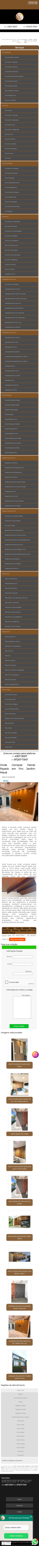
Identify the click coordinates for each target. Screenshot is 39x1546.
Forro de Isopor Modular (12, 57)
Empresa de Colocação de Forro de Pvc (16, 356)
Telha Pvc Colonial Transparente (14, 670)
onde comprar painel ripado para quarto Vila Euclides (19, 1168)
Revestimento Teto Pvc (12, 568)
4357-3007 (12, 27)
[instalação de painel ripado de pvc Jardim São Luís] (19, 1326)
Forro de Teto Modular (11, 173)
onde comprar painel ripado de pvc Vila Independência (20, 1100)
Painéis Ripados (7, 395)
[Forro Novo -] (19, 16)
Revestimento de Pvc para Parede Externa (17, 540)
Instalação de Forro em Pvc (13, 303)
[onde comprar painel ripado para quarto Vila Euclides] (19, 1151)
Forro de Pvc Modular (11, 62)
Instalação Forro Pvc (11, 390)
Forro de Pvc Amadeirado (12, 221)
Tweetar (6, 781)
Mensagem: (26, 995)
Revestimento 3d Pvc (11, 463)
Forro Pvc (5, 105)
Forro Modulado (9, 178)
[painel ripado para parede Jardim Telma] (19, 1221)
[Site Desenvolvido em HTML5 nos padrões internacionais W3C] (6, 1544)
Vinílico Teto (8, 747)
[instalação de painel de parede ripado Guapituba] (19, 1291)
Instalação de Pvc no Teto (12, 375)
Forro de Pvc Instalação (12, 284)
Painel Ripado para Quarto (13, 443)
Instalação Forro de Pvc (12, 385)
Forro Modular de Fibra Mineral (14, 76)
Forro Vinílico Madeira (11, 704)
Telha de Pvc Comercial (12, 602)
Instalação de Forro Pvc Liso (13, 322)
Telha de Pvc (6, 574)
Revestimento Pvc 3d (11, 496)
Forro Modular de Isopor (12, 192)
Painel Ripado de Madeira (12, 424)
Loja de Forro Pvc (10, 274)
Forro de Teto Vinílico (11, 694)
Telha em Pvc (9, 651)
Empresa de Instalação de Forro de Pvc (16, 361)
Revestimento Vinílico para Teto (14, 718)
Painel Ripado (9, 414)
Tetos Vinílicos (6, 689)
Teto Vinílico (8, 728)
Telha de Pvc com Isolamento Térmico (16, 598)
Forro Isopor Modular (11, 67)
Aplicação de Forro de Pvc (12, 337)
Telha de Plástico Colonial (12, 641)
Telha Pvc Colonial (10, 665)
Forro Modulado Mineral (12, 182)
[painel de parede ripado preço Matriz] (19, 1049)
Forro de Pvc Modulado (12, 168)
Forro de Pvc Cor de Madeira (13, 231)
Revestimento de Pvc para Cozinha (15, 535)
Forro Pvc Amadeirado (11, 240)
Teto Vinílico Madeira (11, 732)
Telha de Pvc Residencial (12, 621)
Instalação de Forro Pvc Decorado (15, 317)
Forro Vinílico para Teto (12, 709)
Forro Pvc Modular (10, 100)
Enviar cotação (19, 1026)
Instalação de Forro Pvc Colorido (14, 313)
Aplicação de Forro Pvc (12, 342)
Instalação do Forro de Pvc (12, 327)
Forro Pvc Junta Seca (11, 250)
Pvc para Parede (10, 525)
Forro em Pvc (9, 134)
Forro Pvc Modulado (11, 202)
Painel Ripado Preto (11, 452)
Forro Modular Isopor (11, 86)
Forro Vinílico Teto (10, 713)
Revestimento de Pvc (11, 477)
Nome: (10, 957)
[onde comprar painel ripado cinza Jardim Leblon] (19, 1256)
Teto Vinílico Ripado (11, 737)
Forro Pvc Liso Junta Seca (12, 255)
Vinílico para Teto (10, 742)
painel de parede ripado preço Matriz (19, 1065)
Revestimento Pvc (10, 491)
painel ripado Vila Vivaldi (19, 1134)
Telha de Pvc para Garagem (13, 607)
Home (19, 1499)
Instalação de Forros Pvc (9, 332)
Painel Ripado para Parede (13, 438)
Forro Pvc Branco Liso (11, 245)
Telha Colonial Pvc (10, 636)
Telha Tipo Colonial (10, 679)
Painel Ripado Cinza (11, 419)
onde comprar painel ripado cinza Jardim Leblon (20, 1272)
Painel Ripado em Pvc (11, 433)
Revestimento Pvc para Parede (14, 501)
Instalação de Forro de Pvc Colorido (15, 294)
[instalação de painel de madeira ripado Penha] (19, 1360)
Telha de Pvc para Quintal (12, 612)
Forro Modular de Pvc (11, 81)
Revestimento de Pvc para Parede (15, 482)
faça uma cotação (17, 939)
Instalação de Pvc (10, 366)
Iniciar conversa (16, 1536)
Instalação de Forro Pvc (9, 279)
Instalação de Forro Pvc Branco (14, 308)
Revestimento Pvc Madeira (13, 563)
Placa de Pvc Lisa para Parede (14, 516)
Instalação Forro (9, 380)
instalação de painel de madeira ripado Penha (19, 1377)
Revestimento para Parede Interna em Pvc (17, 554)
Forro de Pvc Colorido (11, 115)
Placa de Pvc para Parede (12, 521)
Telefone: (28, 971)
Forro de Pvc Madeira (11, 236)
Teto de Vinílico (9, 723)
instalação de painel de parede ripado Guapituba (19, 1307)
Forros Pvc (5, 216)
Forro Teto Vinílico (10, 699)
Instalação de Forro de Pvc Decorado (15, 298)
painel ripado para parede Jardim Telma (19, 1237)
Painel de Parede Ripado (12, 405)
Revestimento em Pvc (8, 458)
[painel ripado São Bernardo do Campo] (19, 1186)
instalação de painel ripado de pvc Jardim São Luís (19, 1342)
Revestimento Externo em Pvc (14, 544)
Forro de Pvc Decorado (11, 120)
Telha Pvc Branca (10, 660)
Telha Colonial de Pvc (11, 578)
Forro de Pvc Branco (11, 226)
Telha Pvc (8, 655)
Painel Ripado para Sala (12, 448)
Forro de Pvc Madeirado (12, 129)
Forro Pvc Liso (9, 153)
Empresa (20, 1505)
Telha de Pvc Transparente (13, 646)
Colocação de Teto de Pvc (12, 351)
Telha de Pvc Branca (11, 588)
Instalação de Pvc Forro (12, 371)
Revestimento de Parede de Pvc (14, 530)
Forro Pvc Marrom (10, 264)
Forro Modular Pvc (10, 95)
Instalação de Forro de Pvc (12, 289)
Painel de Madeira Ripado (12, 400)
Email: (10, 964)
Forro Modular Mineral (11, 90)
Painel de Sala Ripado (11, 409)
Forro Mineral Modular (11, 71)
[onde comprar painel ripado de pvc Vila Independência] (19, 1083)
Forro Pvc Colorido (10, 144)
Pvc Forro (8, 158)
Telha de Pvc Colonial (11, 593)
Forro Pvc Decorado (11, 148)
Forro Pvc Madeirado (11, 259)
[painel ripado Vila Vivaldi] (19, 1118)
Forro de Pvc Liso (10, 125)
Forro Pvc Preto (9, 269)
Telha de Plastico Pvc (11, 583)
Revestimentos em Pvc (9, 511)
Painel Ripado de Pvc (11, 429)
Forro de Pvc (8, 110)
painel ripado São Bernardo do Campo (19, 1202)
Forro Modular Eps (10, 197)
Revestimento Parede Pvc (12, 559)
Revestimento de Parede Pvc (13, 472)
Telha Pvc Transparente (12, 675)
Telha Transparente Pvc (12, 684)
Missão (19, 1512)
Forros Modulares (7, 163)
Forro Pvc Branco (10, 139)
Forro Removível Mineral (12, 206)
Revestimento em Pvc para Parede (15, 486)
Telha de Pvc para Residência (13, 617)
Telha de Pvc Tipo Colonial (12, 626)
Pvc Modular (8, 211)
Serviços (19, 47)
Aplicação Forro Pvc (11, 347)
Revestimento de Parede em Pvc (14, 467)
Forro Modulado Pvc (11, 187)
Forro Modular (6, 52)
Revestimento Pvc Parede (12, 506)
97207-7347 (31, 27)
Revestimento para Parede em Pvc (15, 549)
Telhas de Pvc (6, 631)
